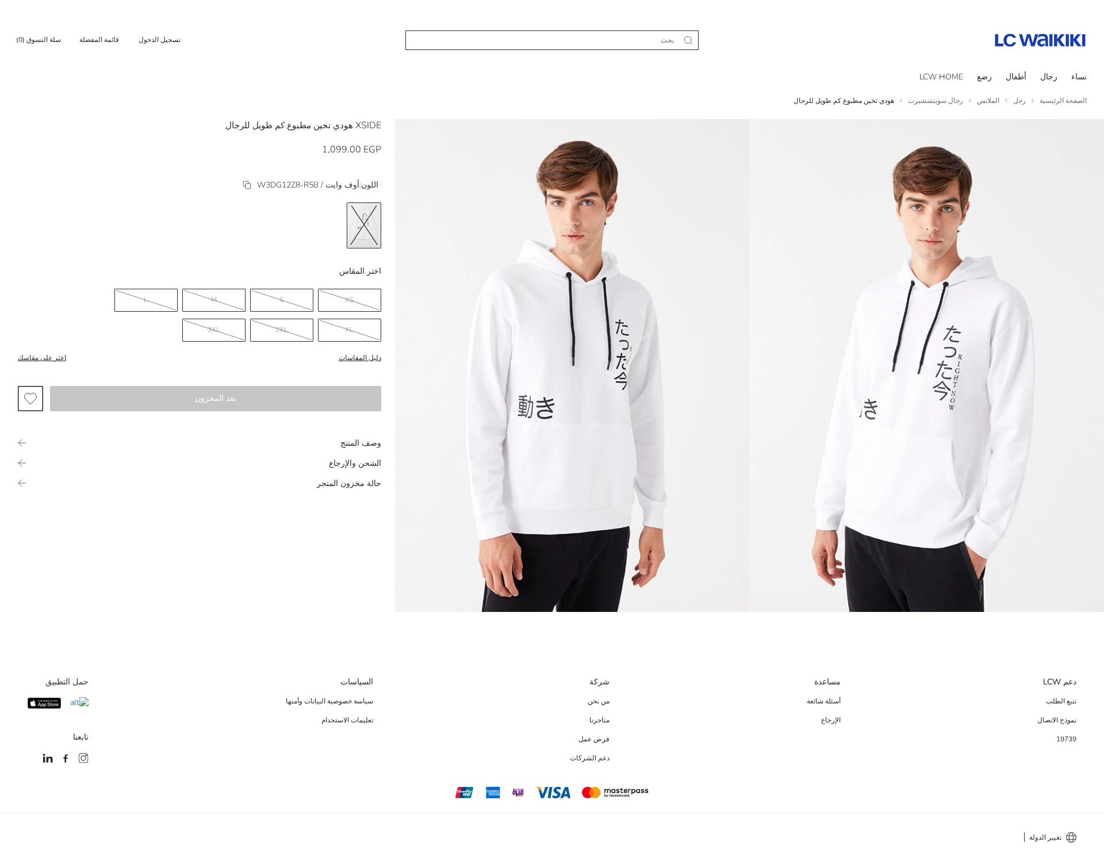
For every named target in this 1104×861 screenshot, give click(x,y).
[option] (364, 225)
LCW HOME (941, 76)
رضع (984, 76)
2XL (281, 329)
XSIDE (368, 125)
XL (349, 329)
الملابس (988, 100)
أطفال (1016, 76)
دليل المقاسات (360, 357)
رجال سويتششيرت (935, 100)
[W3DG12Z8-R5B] (246, 184)
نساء (1079, 76)
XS (349, 299)
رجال (1048, 76)
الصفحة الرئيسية (1063, 100)
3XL (214, 329)
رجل (1019, 100)
